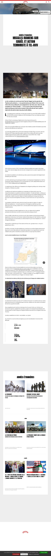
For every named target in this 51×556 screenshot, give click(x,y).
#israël (15, 340)
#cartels (29, 447)
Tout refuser (16, 554)
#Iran (15, 339)
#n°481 (35, 408)
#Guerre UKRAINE (30, 408)
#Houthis (12, 448)
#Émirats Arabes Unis (17, 447)
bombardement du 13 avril (11, 121)
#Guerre (34, 487)
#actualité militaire (9, 488)
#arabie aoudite (8, 447)
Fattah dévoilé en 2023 (22, 136)
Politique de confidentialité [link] (33, 554)
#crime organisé (34, 447)
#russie (28, 409)
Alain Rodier (16, 328)
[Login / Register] (46, 2)
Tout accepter (44, 552)
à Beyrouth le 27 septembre (19, 183)
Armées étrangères (25, 377)
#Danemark (7, 408)
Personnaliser (24, 554)
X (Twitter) (17, 336)
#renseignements (41, 408)
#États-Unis (7, 448)
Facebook (16, 335)
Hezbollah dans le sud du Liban (22, 268)
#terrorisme (29, 448)
